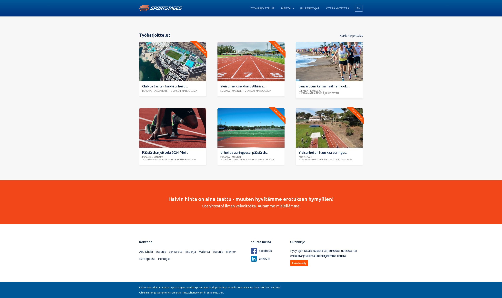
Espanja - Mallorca (197, 251)
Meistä (286, 8)
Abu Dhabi (146, 251)
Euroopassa (147, 259)
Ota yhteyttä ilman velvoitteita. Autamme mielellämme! (251, 202)
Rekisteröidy (299, 263)
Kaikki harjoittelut (351, 35)
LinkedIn (264, 258)
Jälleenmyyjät (309, 8)
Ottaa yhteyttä (337, 8)
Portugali (164, 259)
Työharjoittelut (262, 8)
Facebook (265, 251)
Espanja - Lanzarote (169, 251)
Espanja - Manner (224, 251)
